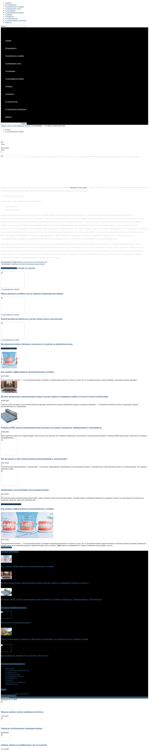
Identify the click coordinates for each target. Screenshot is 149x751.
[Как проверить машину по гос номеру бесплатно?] (6, 651)
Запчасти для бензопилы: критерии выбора (21, 728)
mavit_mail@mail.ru (22, 693)
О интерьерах (10, 10)
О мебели (8, 14)
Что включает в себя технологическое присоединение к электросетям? (34, 459)
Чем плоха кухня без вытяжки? (16, 622)
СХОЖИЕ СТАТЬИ (9, 268)
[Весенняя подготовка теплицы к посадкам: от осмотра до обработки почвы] (13, 338)
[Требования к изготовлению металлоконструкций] (9, 485)
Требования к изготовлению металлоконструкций (25, 490)
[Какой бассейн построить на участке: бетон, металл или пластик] (13, 312)
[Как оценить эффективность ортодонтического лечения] (9, 368)
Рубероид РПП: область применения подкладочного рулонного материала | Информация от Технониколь (51, 427)
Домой (3, 126)
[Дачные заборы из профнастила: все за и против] (6, 741)
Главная (8, 3)
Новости (8, 22)
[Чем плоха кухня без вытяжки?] (6, 618)
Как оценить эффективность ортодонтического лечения (27, 372)
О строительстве (11, 18)
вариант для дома (78, 187)
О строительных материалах (15, 20)
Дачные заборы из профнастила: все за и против (24, 745)
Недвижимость (10, 5)
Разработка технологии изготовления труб (31, 262)
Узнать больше (6, 547)
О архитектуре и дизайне (14, 7)
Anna (3, 144)
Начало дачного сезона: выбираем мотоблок (22, 712)
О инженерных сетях (13, 8)
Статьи (9, 126)
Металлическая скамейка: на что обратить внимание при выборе (32, 293)
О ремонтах (9, 16)
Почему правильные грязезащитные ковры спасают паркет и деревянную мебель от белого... (45, 583)
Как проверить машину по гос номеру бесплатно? (24, 655)
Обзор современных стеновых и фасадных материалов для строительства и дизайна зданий (44, 639)
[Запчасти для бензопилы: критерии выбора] (6, 724)
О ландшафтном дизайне (14, 12)
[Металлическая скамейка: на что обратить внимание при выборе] (13, 287)
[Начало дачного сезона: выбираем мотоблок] (6, 707)
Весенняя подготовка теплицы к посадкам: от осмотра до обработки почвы (37, 344)
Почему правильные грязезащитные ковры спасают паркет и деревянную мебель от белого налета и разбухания (54, 396)
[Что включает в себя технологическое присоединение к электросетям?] (9, 454)
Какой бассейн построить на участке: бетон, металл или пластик (31, 319)
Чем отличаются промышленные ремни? (30, 264)
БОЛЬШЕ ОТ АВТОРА (26, 268)
